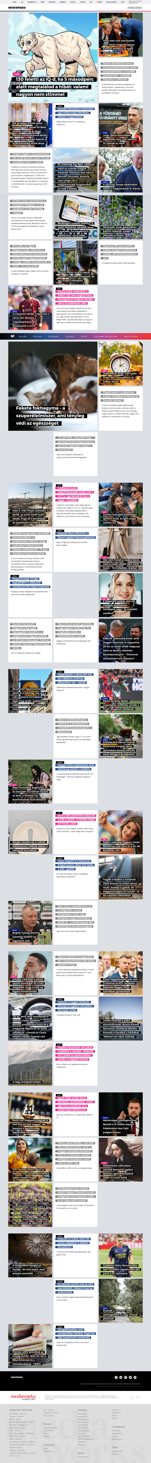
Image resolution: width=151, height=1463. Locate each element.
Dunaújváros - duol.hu (17, 1428)
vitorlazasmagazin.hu (86, 1439)
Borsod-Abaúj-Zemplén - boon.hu (21, 1422)
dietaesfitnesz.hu (84, 1436)
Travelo (73, 2)
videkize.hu (82, 1442)
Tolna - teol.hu (14, 1456)
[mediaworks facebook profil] (131, 1397)
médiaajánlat (136, 1384)
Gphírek (82, 2)
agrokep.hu (48, 1451)
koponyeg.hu (117, 1433)
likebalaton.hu (83, 1425)
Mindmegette (32, 2)
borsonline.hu (83, 1457)
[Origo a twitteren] (120, 1377)
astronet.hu (82, 1414)
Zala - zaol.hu (49, 1416)
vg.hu (46, 1448)
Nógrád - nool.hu (15, 1447)
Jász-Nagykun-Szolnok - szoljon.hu (22, 1442)
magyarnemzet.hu (50, 1428)
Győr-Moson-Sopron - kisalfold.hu (22, 1433)
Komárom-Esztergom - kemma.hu (22, 1445)
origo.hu (47, 1436)
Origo (14, 2)
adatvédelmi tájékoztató (87, 1384)
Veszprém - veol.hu (51, 1413)
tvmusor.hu (82, 1445)
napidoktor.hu (83, 1428)
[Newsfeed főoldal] (17, 1377)
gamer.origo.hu (83, 1422)
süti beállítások (117, 1384)
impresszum (127, 1384)
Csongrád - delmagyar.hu (18, 1425)
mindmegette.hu (84, 1431)
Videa (42, 2)
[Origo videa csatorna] (130, 1377)
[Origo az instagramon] (125, 1377)
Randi (100, 2)
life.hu (114, 1416)
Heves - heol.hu (15, 1439)
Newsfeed (52, 2)
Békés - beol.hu (15, 1419)
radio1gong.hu (117, 1451)
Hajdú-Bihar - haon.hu (17, 1436)
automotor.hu (83, 1416)
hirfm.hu (115, 1454)
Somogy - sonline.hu (17, 1450)
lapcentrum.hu (117, 1439)
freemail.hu (116, 1431)
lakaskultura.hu (83, 1419)
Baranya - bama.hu (16, 1416)
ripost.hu (115, 1410)
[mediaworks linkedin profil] (137, 1397)
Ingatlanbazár (111, 2)
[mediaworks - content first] (23, 1397)
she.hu (114, 1418)
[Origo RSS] (135, 1377)
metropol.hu (116, 1413)
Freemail (63, 2)
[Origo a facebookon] (116, 1377)
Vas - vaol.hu (48, 1410)
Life (22, 2)
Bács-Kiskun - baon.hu (17, 1414)
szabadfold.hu (49, 1431)
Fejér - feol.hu (14, 1431)
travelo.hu (81, 1433)
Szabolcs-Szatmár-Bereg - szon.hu (22, 1453)
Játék (122, 2)
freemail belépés (134, 8)
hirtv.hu (46, 1433)
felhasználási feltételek (103, 1384)
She (91, 2)
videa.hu (115, 1436)
